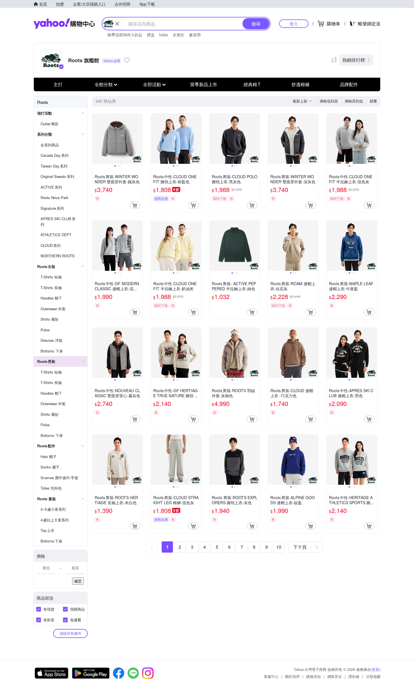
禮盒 (151, 35)
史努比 (178, 35)
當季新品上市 (203, 84)
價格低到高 (329, 101)
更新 (375, 669)
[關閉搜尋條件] (117, 23)
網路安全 (334, 676)
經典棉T (252, 84)
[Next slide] (139, 139)
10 (278, 547)
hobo (163, 35)
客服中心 (271, 676)
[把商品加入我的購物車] (135, 205)
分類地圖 (373, 676)
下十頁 (300, 547)
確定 (78, 581)
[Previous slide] (96, 139)
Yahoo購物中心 (64, 23)
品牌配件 (349, 84)
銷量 (373, 101)
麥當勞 (195, 35)
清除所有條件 (70, 633)
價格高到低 (354, 101)
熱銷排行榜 (353, 60)
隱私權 (353, 676)
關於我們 (292, 676)
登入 (294, 23)
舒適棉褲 (300, 84)
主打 (58, 84)
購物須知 (313, 676)
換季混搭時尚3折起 (124, 35)
